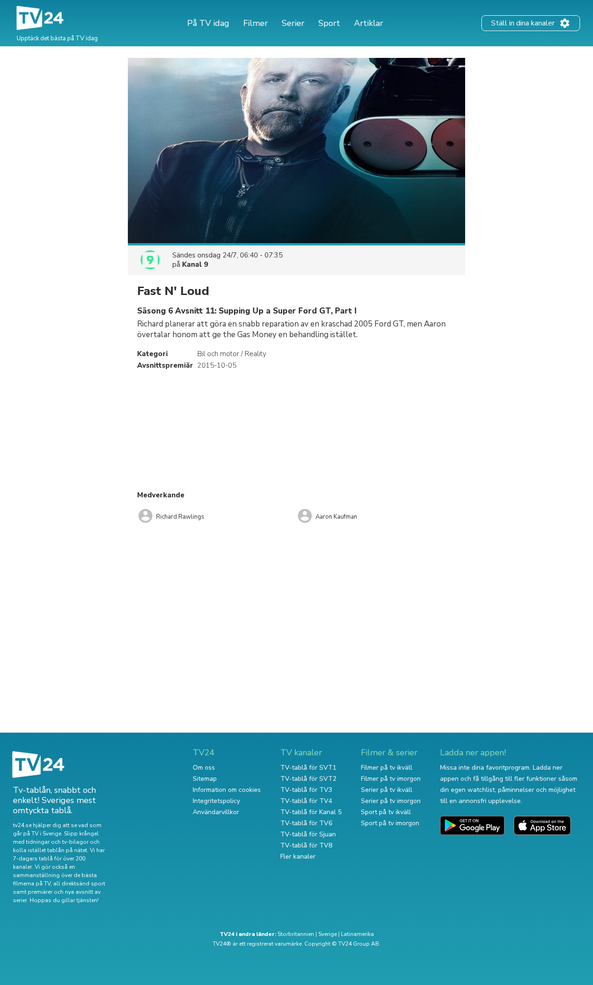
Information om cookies (227, 789)
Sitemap (205, 778)
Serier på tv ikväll (386, 789)
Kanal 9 (195, 264)
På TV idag (208, 23)
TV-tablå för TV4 (306, 801)
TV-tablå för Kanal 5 (310, 812)
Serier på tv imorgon (391, 801)
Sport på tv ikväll (386, 812)
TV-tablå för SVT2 (308, 778)
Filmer (255, 23)
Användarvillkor (216, 812)
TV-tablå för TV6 (306, 823)
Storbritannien (296, 934)
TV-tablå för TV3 (306, 789)
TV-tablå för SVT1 (308, 767)
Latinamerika (357, 934)
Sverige (327, 934)
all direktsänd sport (79, 883)
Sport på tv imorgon (390, 823)
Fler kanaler (297, 856)
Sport (329, 23)
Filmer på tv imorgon (391, 778)
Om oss (204, 767)
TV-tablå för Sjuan (308, 834)
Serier (293, 23)
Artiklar (368, 23)
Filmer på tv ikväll (386, 767)
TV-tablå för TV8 (306, 845)
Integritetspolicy (216, 801)
